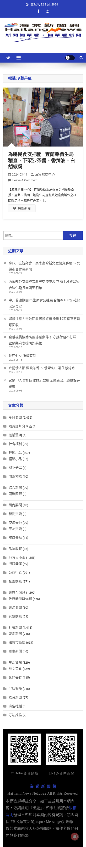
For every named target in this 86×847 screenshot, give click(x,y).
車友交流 (15, 529)
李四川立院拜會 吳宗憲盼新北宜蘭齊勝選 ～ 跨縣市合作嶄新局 (44, 266)
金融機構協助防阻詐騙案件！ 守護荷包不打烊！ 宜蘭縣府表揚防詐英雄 (44, 340)
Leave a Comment (25, 180)
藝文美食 (15, 669)
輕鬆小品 (15, 459)
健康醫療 (15, 688)
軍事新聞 (15, 651)
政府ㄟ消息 (17, 592)
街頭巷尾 (15, 564)
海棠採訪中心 (45, 174)
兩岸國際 (15, 494)
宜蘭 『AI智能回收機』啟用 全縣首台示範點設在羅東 (44, 383)
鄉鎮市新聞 (17, 642)
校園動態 (15, 581)
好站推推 (15, 715)
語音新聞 (15, 697)
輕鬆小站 (15, 453)
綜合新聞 (15, 488)
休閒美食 (15, 677)
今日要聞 (15, 417)
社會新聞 (15, 627)
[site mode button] (70, 57)
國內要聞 (15, 505)
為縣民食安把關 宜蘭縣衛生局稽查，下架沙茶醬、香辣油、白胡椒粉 (41, 161)
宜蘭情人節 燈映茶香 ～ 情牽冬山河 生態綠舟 (42, 368)
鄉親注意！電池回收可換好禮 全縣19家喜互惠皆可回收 (44, 322)
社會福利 (15, 444)
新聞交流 (15, 514)
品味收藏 (15, 549)
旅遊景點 (15, 537)
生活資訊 (15, 662)
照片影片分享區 (20, 426)
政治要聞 (15, 607)
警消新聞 (15, 634)
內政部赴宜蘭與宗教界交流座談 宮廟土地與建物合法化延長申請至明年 (44, 285)
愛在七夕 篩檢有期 (22, 355)
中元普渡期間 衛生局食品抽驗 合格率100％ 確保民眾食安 (44, 303)
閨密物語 (15, 476)
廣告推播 (15, 706)
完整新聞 (24, 208)
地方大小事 (17, 557)
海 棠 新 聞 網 (43, 786)
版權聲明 (15, 435)
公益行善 (15, 572)
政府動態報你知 (20, 599)
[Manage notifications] (75, 836)
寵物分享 (15, 468)
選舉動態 (15, 616)
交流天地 (15, 522)
